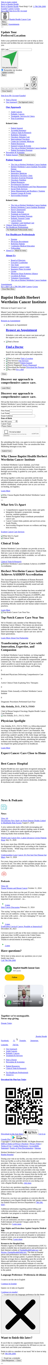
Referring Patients (18, 244)
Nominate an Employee (20, 214)
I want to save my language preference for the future (24, 1295)
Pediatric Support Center (20, 218)
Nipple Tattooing (17, 212)
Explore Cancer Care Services (12, 532)
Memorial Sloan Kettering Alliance (24, 274)
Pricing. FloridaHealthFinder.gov (13, 1252)
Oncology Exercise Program (22, 178)
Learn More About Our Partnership (14, 638)
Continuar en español (9, 1292)
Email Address (6, 416)
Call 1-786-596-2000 (17, 287)
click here (27, 1183)
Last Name (5, 413)
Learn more (16, 1224)
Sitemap (38, 1148)
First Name (5, 411)
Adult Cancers (16, 112)
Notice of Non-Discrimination (21, 1148)
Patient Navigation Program (21, 150)
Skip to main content (9, 2)
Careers (11, 9)
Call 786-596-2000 (8, 960)
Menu (4, 22)
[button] (24, 496)
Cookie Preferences (20, 1146)
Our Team (15, 265)
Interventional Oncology (20, 139)
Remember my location (13, 70)
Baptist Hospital (7, 1155)
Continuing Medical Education (23, 246)
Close (4, 374)
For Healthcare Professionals (17, 227)
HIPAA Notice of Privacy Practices (14, 1144)
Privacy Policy (35, 1144)
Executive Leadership (19, 262)
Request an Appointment (10, 321)
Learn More (6, 388)
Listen (7, 905)
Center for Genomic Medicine (22, 141)
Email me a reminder (12, 1358)
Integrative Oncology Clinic (21, 176)
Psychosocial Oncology (20, 184)
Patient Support (17, 128)
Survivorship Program (19, 195)
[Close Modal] (20, 1315)
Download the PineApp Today (13, 1079)
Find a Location (27, 358)
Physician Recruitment (19, 241)
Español (4, 9)
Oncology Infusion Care (20, 137)
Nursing (14, 239)
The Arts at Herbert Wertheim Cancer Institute (29, 148)
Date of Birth (6, 418)
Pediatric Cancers (17, 114)
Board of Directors (18, 260)
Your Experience (17, 118)
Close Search (7, 91)
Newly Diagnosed (30, 365)
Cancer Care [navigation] (26, 19)
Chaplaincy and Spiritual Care (22, 223)
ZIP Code (4, 49)
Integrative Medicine (19, 173)
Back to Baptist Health (10, 4)
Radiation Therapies (18, 135)
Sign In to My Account (18, 11)
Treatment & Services (14, 1056)
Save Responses (8, 1360)
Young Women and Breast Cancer (14, 888)
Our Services (23, 361)
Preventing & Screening (15, 1062)
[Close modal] (2, 1363)
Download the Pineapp (35, 367)
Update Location (8, 72)
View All (4, 818)
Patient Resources (18, 144)
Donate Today (6, 1023)
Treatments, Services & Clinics (23, 116)
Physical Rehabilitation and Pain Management (29, 187)
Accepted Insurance (18, 130)
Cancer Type (6, 424)
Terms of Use (6, 1146)
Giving (17, 9)
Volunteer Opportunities (20, 278)
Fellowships (15, 248)
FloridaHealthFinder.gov (29, 1250)
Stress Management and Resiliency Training (28, 191)
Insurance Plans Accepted (21, 269)
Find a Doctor (11, 100)
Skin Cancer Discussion (10, 907)
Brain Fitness (16, 171)
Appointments (13, 24)
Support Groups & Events (21, 146)
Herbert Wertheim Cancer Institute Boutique (28, 207)
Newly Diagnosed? (18, 210)
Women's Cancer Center (20, 267)
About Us (10, 250)
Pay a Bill (5, 11)
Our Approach (11, 102)
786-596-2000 (10, 1354)
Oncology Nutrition (18, 180)
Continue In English (9, 1284)
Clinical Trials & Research (21, 133)
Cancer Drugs (16, 221)
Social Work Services (19, 189)
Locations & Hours (18, 276)
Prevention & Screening (15, 152)
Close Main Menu (8, 289)
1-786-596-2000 (39, 6)
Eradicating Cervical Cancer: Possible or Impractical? (21, 926)
